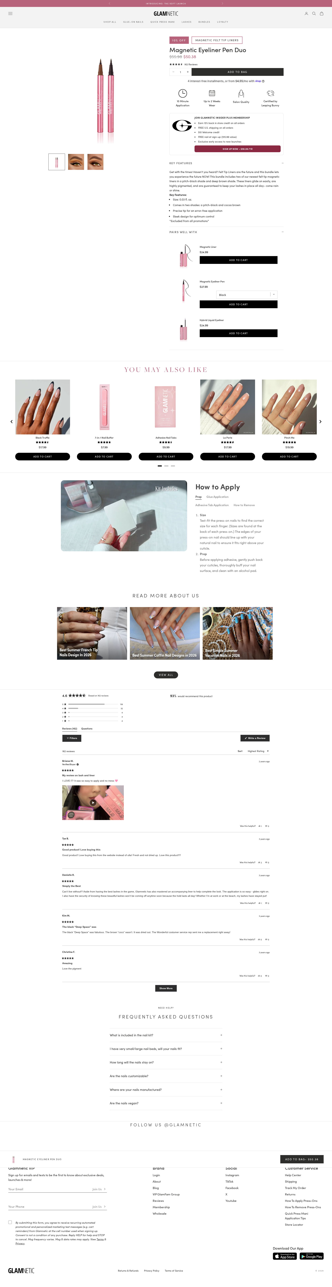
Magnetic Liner (208, 246)
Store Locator (294, 1224)
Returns (290, 1194)
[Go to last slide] (11, 421)
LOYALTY (222, 21)
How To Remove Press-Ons (303, 1207)
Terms (100, 1239)
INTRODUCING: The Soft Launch (166, 3)
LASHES (187, 21)
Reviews (158, 1201)
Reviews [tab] (69, 729)
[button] (183, 64)
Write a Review (258, 739)
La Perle (227, 437)
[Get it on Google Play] (312, 1256)
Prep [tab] (198, 496)
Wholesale (160, 1213)
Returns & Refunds (128, 1270)
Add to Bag (237, 72)
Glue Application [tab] (217, 496)
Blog (156, 1188)
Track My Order (295, 1188)
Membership (161, 1207)
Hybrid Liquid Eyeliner (212, 320)
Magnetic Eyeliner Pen (212, 281)
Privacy (20, 1243)
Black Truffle (42, 437)
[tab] (160, 465)
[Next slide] (320, 421)
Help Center (293, 1175)
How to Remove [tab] (244, 505)
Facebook (231, 1188)
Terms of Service (174, 1270)
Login (156, 1175)
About (157, 1181)
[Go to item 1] (56, 162)
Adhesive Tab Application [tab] (212, 505)
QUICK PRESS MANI (162, 21)
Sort (240, 751)
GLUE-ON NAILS (133, 21)
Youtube (231, 1201)
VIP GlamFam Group (166, 1194)
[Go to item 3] (95, 162)
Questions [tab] (86, 729)
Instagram (232, 1175)
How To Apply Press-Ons (301, 1201)
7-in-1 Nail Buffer (104, 437)
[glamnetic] (60, 1270)
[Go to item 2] (76, 162)
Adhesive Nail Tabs (166, 437)
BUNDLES (204, 21)
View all (166, 674)
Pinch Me (289, 437)
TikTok (229, 1181)
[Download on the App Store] (285, 1256)
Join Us (97, 1189)
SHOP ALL (110, 21)
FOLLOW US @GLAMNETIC (166, 1124)
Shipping (291, 1181)
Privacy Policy (151, 1270)
